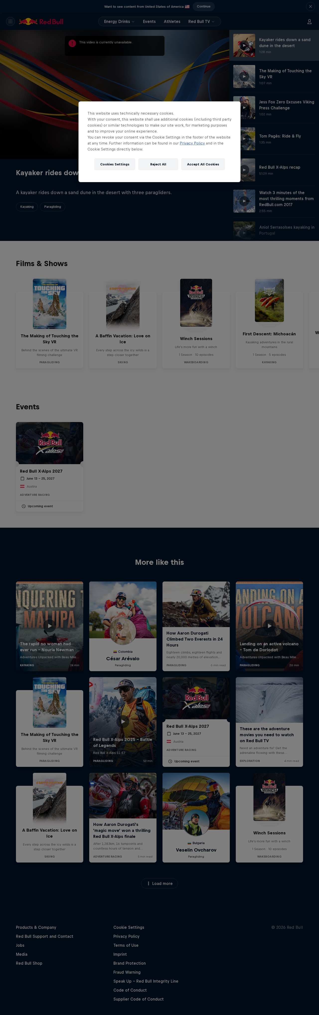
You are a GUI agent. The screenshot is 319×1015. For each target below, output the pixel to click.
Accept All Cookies (203, 164)
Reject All (158, 164)
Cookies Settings (114, 164)
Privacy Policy (192, 143)
